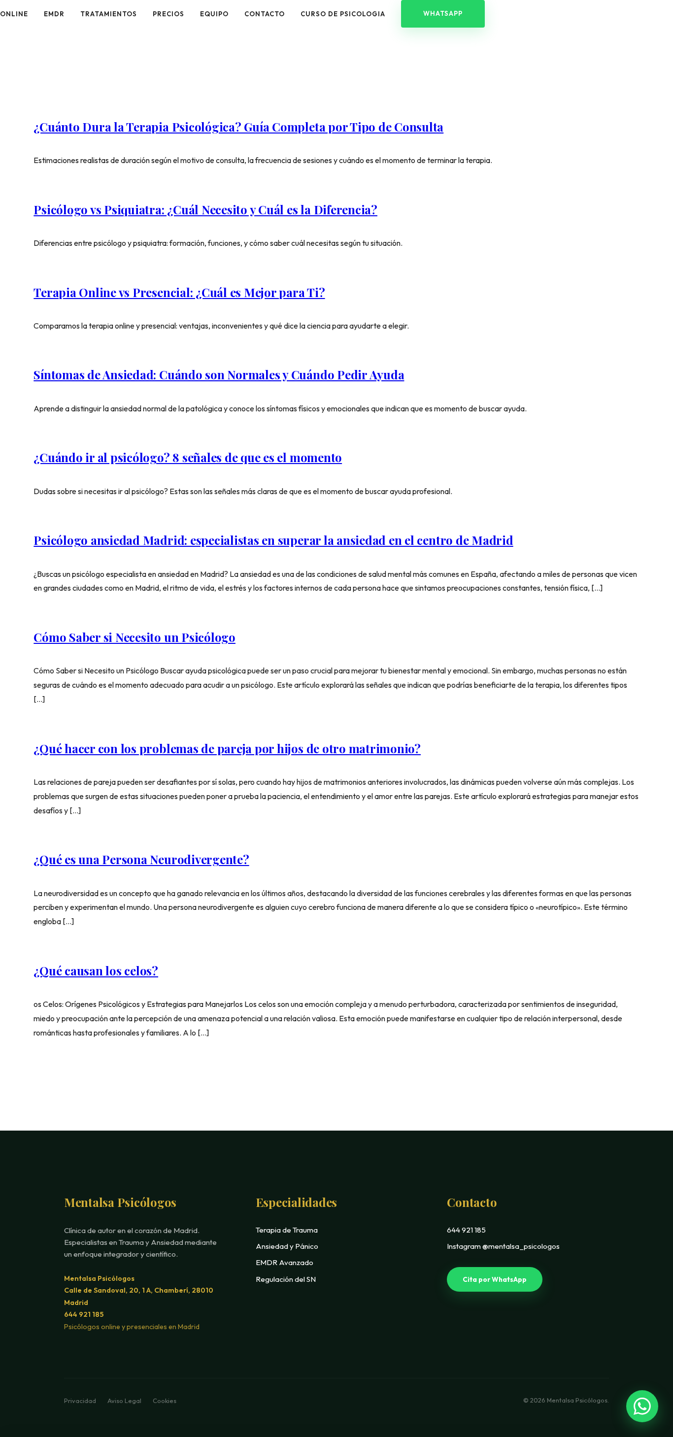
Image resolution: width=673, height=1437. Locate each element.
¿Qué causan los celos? (96, 970)
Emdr (54, 14)
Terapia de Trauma (287, 1230)
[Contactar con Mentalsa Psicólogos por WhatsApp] (642, 1406)
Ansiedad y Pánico (287, 1246)
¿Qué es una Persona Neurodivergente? (141, 859)
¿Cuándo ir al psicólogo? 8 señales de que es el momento (188, 457)
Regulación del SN (286, 1279)
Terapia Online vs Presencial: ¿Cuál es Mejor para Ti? (179, 292)
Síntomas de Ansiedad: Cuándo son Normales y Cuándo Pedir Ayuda (219, 374)
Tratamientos (108, 14)
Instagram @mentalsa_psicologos (503, 1246)
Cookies (164, 1400)
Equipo (214, 14)
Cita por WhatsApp (495, 1279)
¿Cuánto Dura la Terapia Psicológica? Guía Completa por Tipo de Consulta (238, 126)
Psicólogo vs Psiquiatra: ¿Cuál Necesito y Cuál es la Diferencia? (205, 209)
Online (14, 14)
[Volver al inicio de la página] (645, 1371)
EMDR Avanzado (284, 1262)
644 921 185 (83, 1314)
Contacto (264, 14)
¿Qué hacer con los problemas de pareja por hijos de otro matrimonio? (227, 748)
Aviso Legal (125, 1400)
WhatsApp (443, 13)
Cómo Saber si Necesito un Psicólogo (135, 637)
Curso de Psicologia (343, 14)
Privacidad (81, 1400)
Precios (168, 14)
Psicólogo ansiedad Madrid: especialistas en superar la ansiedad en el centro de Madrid (273, 540)
